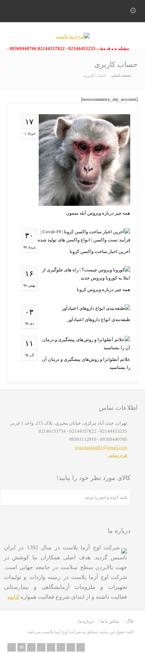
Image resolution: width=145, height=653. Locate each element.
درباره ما (85, 621)
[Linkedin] (61, 647)
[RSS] (11, 647)
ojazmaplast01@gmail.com (101, 447)
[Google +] (51, 647)
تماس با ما (110, 621)
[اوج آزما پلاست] (73, 36)
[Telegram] (80, 647)
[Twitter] (31, 647)
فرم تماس (117, 455)
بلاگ (130, 621)
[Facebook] (41, 647)
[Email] (21, 647)
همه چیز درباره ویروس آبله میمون (98, 213)
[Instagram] (71, 647)
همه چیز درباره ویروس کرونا (103, 289)
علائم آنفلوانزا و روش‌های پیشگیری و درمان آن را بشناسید (86, 363)
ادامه (13, 597)
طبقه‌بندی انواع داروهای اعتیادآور (99, 319)
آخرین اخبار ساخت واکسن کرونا (100, 251)
